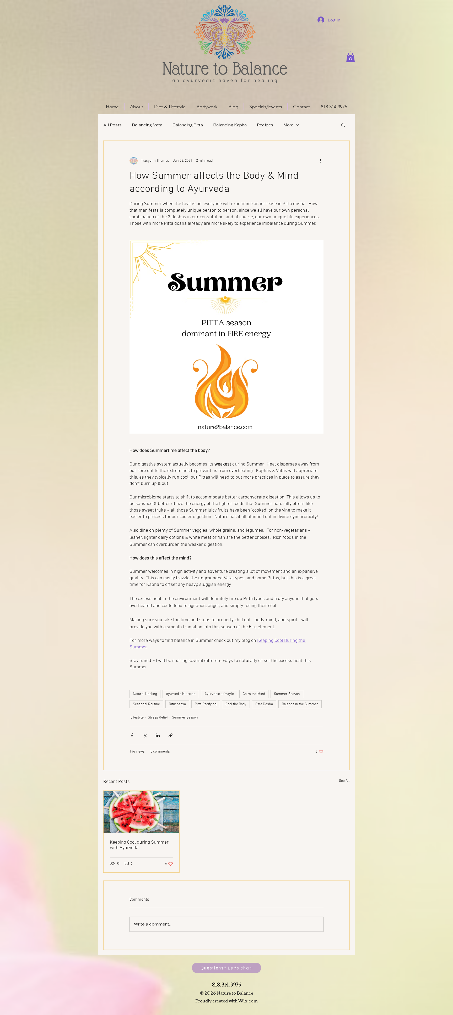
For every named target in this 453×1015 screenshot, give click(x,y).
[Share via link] (170, 735)
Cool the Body (235, 704)
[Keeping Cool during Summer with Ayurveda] (141, 812)
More (288, 124)
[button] (350, 57)
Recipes (265, 124)
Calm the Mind (254, 694)
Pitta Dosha (264, 704)
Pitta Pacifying (206, 704)
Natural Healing (145, 694)
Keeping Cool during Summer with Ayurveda (139, 845)
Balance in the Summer (300, 704)
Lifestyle (137, 717)
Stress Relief (158, 717)
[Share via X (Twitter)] (144, 735)
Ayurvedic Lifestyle (219, 694)
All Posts (112, 124)
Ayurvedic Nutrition (181, 694)
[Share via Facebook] (132, 735)
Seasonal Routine (146, 704)
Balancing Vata (147, 124)
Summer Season (287, 694)
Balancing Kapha (230, 124)
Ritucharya (177, 704)
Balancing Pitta (188, 124)
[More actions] (320, 161)
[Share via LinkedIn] (157, 735)
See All (344, 781)
